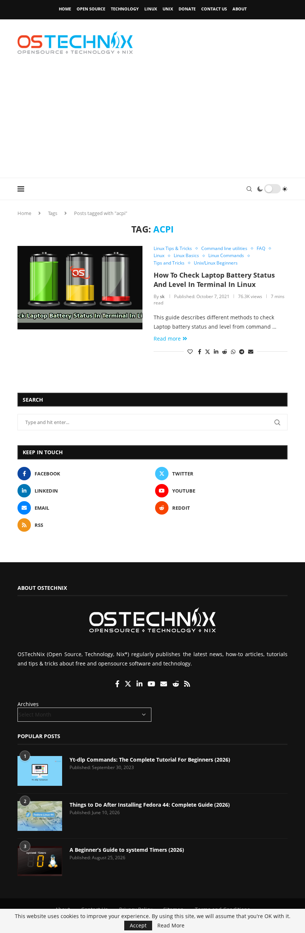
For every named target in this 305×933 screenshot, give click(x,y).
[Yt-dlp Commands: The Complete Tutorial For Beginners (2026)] (39, 771)
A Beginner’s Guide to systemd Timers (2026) (127, 849)
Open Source (91, 9)
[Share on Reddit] (224, 351)
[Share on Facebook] (199, 351)
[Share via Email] (250, 351)
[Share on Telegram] (241, 351)
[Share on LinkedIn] (216, 351)
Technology (125, 9)
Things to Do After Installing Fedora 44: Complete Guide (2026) (150, 804)
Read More (170, 925)
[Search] (249, 189)
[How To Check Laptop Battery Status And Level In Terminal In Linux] (79, 287)
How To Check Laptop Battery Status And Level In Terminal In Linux (214, 279)
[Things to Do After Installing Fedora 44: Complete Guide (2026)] (39, 816)
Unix (168, 9)
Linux (150, 9)
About (239, 9)
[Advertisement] (152, 122)
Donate (187, 9)
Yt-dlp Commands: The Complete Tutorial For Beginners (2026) (150, 759)
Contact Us (214, 9)
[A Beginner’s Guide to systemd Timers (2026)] (39, 861)
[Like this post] (190, 351)
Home (65, 9)
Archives (28, 704)
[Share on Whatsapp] (233, 351)
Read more (167, 338)
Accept (138, 925)
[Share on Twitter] (207, 351)
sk (162, 296)
